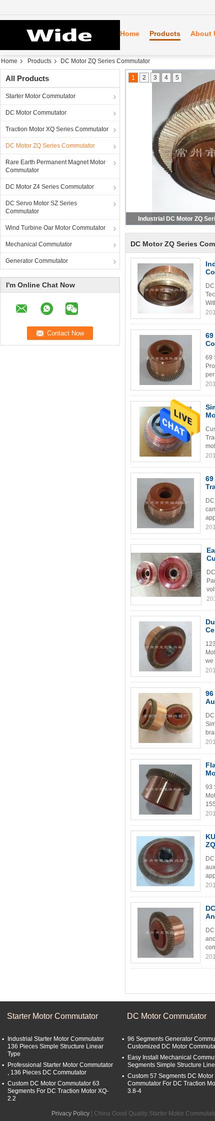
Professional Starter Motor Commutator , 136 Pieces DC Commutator (60, 1068)
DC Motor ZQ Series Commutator (50, 145)
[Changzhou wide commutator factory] (55, 35)
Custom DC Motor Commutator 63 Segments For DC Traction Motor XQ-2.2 (58, 1091)
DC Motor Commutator (36, 112)
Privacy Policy (71, 1113)
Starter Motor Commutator (41, 96)
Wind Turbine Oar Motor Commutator (56, 227)
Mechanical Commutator (39, 244)
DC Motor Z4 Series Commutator (50, 186)
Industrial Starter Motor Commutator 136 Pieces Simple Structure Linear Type (56, 1046)
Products (165, 34)
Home (130, 34)
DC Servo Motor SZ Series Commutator (41, 207)
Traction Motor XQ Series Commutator (57, 129)
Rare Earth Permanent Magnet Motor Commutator (56, 166)
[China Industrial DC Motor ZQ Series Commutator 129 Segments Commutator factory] (165, 288)
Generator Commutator (37, 260)
